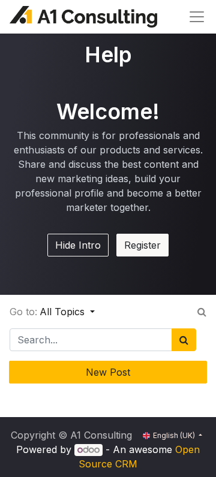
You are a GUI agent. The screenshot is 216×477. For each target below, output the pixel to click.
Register (142, 245)
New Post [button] (108, 372)
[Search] (184, 339)
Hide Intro (78, 245)
